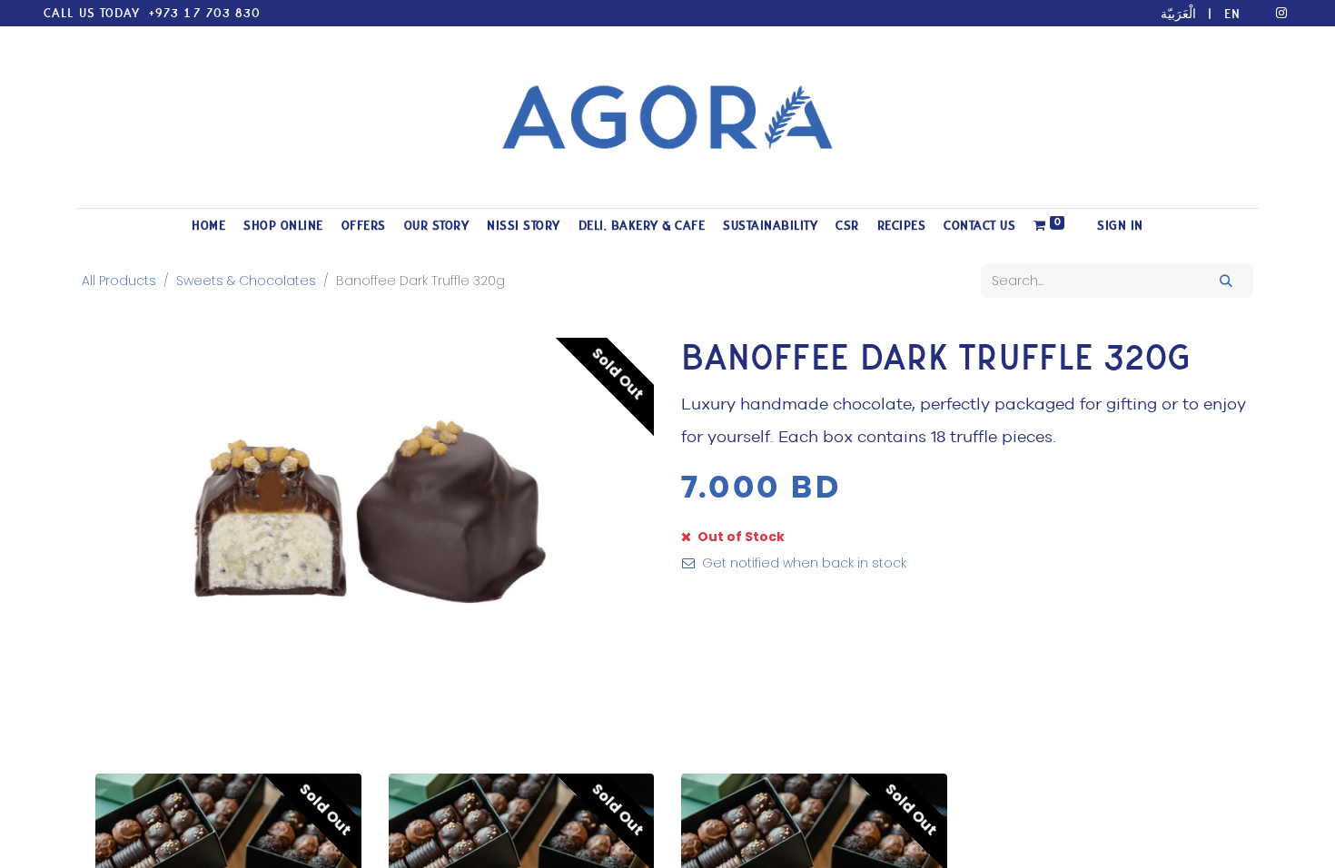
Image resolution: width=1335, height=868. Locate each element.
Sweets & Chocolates (246, 280)
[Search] (1226, 281)
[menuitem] (208, 225)
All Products (119, 280)
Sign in (1120, 226)
